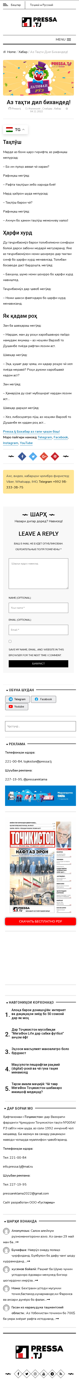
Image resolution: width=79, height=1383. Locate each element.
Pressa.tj (16, 108)
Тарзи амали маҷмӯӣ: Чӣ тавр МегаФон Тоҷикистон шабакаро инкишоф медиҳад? (37, 1088)
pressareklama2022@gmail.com (26, 1193)
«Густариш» (46, 1202)
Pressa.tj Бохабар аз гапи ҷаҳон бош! (31, 431)
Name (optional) (20, 598)
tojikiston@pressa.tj (37, 761)
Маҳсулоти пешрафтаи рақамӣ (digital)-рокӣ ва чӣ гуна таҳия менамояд (36, 1068)
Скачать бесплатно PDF (40, 921)
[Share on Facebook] (22, 456)
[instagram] (35, 1374)
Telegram (45, 481)
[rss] (61, 1374)
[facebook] (18, 1374)
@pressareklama (35, 779)
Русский (48, 5)
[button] (63, 39)
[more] (17, 1242)
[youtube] (44, 1374)
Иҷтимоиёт (35, 108)
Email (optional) (20, 620)
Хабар (23, 52)
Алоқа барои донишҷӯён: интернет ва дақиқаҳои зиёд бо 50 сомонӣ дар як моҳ (39, 1014)
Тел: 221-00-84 (15, 1157)
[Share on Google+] (44, 456)
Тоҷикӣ (35, 5)
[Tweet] (33, 456)
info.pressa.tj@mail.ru (18, 1166)
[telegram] (52, 1374)
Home (11, 52)
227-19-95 (13, 779)
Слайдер (47, 108)
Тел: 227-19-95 (15, 1184)
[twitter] (26, 1374)
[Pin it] (55, 456)
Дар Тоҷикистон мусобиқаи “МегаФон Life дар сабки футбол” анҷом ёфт (38, 1033)
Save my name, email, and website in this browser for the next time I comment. (36, 652)
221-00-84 (13, 761)
